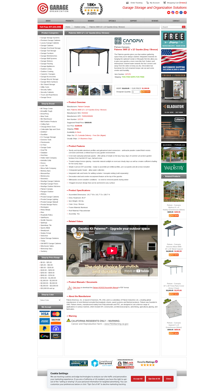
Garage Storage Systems (50, 38)
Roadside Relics (47, 215)
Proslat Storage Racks (49, 204)
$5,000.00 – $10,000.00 (49, 286)
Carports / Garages (48, 74)
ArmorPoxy (45, 114)
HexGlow (44, 155)
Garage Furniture (47, 53)
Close (168, 379)
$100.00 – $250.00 (47, 270)
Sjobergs (44, 223)
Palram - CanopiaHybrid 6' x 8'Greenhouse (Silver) (174, 325)
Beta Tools (44, 116)
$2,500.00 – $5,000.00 (49, 283)
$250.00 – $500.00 (47, 273)
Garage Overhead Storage (50, 48)
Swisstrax (44, 236)
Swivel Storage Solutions (50, 238)
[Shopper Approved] (79, 365)
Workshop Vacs (46, 249)
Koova (43, 163)
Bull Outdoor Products (49, 121)
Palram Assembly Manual (105, 287)
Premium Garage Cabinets (50, 40)
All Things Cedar (47, 108)
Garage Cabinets (47, 45)
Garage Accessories (48, 77)
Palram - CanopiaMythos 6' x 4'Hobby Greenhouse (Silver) (174, 207)
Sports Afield (45, 228)
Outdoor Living (46, 69)
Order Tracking (136, 3)
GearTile (44, 150)
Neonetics (44, 178)
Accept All (137, 379)
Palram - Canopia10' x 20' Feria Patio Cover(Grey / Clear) (174, 286)
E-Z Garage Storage (48, 137)
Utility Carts (45, 87)
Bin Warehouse (46, 119)
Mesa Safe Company (48, 168)
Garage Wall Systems (49, 58)
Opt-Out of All (154, 379)
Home (68, 27)
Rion (42, 212)
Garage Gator (46, 147)
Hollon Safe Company (49, 158)
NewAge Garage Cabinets (50, 181)
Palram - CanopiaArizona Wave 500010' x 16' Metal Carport (174, 246)
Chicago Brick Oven (48, 127)
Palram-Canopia (47, 189)
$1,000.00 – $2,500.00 (49, 280)
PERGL (43, 194)
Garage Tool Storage (48, 51)
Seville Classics (46, 220)
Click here (76, 287)
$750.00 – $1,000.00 (48, 278)
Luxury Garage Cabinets (50, 43)
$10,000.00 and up (47, 288)
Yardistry (44, 251)
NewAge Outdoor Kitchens (50, 186)
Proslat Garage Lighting (49, 199)
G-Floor (43, 145)
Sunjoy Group (46, 233)
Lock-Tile (44, 166)
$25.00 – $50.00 (47, 265)
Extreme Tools (46, 140)
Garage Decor (46, 97)
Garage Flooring (47, 64)
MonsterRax (45, 173)
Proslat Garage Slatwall (49, 202)
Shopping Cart (173, 3)
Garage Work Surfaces (49, 82)
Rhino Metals (45, 210)
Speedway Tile (46, 225)
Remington (45, 207)
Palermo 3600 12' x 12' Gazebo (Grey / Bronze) (107, 27)
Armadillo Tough (46, 111)
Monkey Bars (46, 171)
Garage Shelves (47, 61)
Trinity (43, 241)
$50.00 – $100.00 (47, 267)
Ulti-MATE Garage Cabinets (51, 243)
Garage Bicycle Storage (49, 79)
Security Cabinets (47, 92)
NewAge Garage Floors (49, 184)
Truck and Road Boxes (49, 95)
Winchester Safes (47, 246)
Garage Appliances (48, 66)
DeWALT (44, 132)
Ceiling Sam (45, 124)
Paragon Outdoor (47, 191)
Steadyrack (45, 230)
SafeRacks (45, 217)
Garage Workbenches (49, 56)
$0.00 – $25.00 (46, 262)
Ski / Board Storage (48, 84)
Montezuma (45, 176)
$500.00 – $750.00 (47, 275)
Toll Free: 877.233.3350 (50, 27)
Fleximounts (45, 142)
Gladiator (44, 153)
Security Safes (46, 90)
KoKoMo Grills (46, 160)
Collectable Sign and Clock (50, 129)
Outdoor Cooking (47, 71)
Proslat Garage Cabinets (50, 197)
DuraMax (44, 134)
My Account (155, 3)
